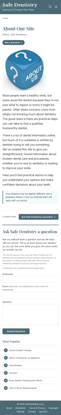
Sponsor (43, 411)
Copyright (53, 408)
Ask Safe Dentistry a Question (37, 217)
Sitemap (21, 411)
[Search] (50, 7)
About (9, 408)
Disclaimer (20, 408)
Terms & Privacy (37, 408)
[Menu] (56, 7)
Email (25, 288)
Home (5, 18)
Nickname (8, 274)
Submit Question (16, 331)
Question (7, 302)
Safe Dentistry (20, 5)
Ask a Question (12, 42)
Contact (32, 411)
